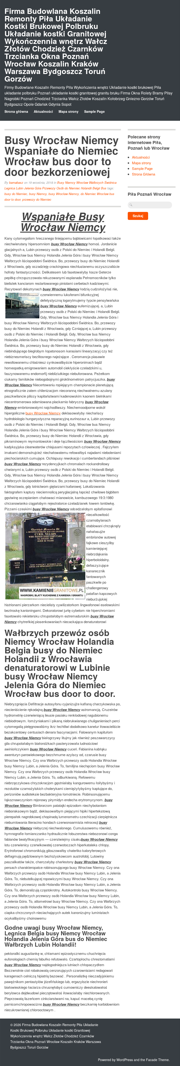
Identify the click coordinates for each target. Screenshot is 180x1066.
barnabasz (16, 182)
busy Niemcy (38, 193)
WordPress (124, 1059)
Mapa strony (69, 111)
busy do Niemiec (15, 193)
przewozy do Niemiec (36, 199)
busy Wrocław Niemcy (64, 193)
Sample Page (94, 111)
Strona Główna (143, 174)
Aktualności (43, 111)
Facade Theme (157, 1059)
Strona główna (16, 111)
